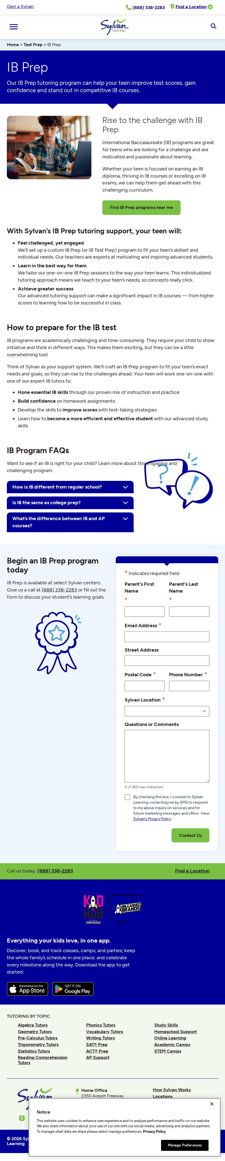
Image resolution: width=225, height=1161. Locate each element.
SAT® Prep (97, 1044)
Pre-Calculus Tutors (37, 1038)
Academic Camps (172, 1044)
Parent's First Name (139, 592)
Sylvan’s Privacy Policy (152, 819)
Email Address (143, 625)
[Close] (212, 1104)
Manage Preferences (185, 1145)
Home (13, 44)
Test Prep (33, 44)
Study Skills (166, 1025)
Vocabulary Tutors (104, 1031)
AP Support (97, 1057)
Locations (162, 1096)
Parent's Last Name (183, 592)
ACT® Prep (97, 1051)
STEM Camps (167, 1051)
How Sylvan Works (172, 1089)
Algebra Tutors (32, 1025)
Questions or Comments (152, 724)
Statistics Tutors (34, 1051)
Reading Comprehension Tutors (43, 1060)
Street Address (142, 650)
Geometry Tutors (35, 1031)
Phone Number (188, 674)
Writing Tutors (100, 1038)
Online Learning (170, 1038)
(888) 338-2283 (55, 871)
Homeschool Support (175, 1031)
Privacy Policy (154, 1131)
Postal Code (140, 674)
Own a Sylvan (20, 6)
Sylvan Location (145, 699)
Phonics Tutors (100, 1025)
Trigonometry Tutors (38, 1044)
